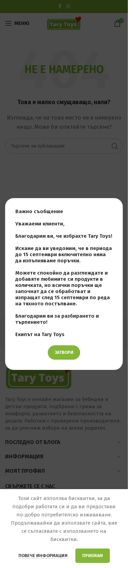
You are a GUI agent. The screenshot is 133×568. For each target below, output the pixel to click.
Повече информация (43, 555)
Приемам (92, 555)
